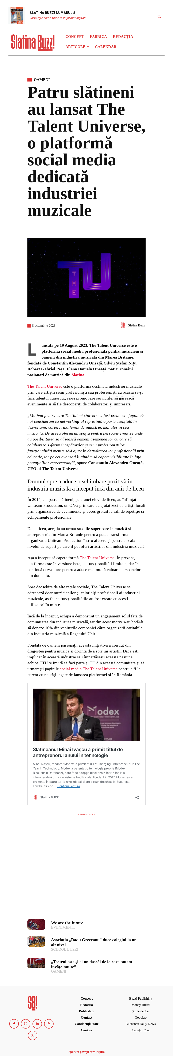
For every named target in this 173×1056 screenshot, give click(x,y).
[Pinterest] (51, 898)
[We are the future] (36, 924)
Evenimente (63, 927)
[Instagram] (25, 1024)
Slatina (78, 374)
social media (71, 668)
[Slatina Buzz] (124, 325)
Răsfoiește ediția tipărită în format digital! (58, 18)
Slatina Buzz (136, 325)
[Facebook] (31, 898)
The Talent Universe (44, 386)
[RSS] (49, 1024)
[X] (41, 898)
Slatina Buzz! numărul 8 (52, 13)
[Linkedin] (37, 1024)
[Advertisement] (86, 846)
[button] (159, 17)
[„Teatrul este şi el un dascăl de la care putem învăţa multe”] (36, 963)
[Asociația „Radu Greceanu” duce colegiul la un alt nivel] (36, 941)
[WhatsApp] (61, 898)
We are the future (67, 922)
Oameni (42, 80)
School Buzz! (64, 949)
